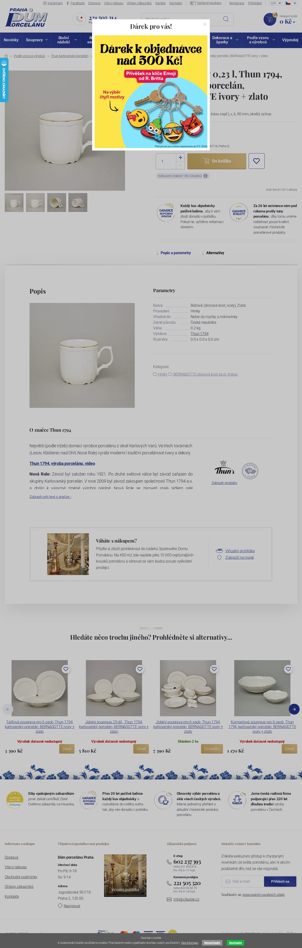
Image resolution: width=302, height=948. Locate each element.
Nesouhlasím (212, 942)
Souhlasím (235, 942)
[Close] (204, 24)
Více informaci (189, 942)
